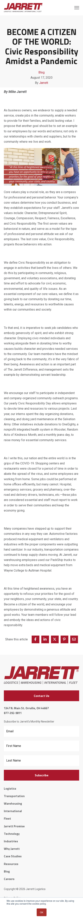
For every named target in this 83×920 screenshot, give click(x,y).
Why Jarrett (12, 849)
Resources (11, 864)
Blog (41, 72)
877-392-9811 (13, 713)
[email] (74, 639)
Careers (9, 879)
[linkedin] (45, 639)
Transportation (14, 796)
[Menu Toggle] (76, 7)
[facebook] (35, 639)
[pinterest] (64, 639)
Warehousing (13, 803)
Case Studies (13, 856)
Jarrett (43, 83)
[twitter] (55, 639)
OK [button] (41, 912)
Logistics (10, 788)
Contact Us (41, 695)
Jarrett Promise (14, 826)
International (13, 811)
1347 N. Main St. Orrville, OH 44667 (26, 708)
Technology (12, 834)
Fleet (7, 818)
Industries (11, 841)
